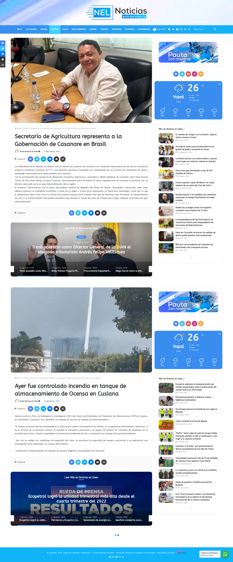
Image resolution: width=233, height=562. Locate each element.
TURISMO (104, 29)
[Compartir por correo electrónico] (56, 159)
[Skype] (43, 159)
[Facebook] (30, 159)
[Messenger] (50, 159)
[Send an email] (39, 151)
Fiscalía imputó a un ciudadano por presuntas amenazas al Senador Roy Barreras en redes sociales (196, 197)
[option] (81, 249)
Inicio (18, 128)
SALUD (65, 29)
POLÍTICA (55, 29)
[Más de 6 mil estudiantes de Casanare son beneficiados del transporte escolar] (166, 248)
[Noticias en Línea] (116, 12)
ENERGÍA (93, 29)
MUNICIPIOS (116, 29)
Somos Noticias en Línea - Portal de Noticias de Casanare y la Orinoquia (124, 553)
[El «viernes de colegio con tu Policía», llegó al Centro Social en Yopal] (166, 138)
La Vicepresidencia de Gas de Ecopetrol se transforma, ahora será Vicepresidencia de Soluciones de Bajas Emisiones (194, 222)
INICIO (19, 29)
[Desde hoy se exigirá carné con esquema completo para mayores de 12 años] (166, 211)
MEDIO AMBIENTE (79, 29)
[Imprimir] (63, 159)
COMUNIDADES (144, 29)
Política (26, 128)
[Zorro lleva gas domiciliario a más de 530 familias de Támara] (166, 174)
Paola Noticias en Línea (29, 151)
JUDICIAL (43, 29)
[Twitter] (37, 159)
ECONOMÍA (129, 29)
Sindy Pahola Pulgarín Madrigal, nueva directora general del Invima (81, 249)
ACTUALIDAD (31, 29)
